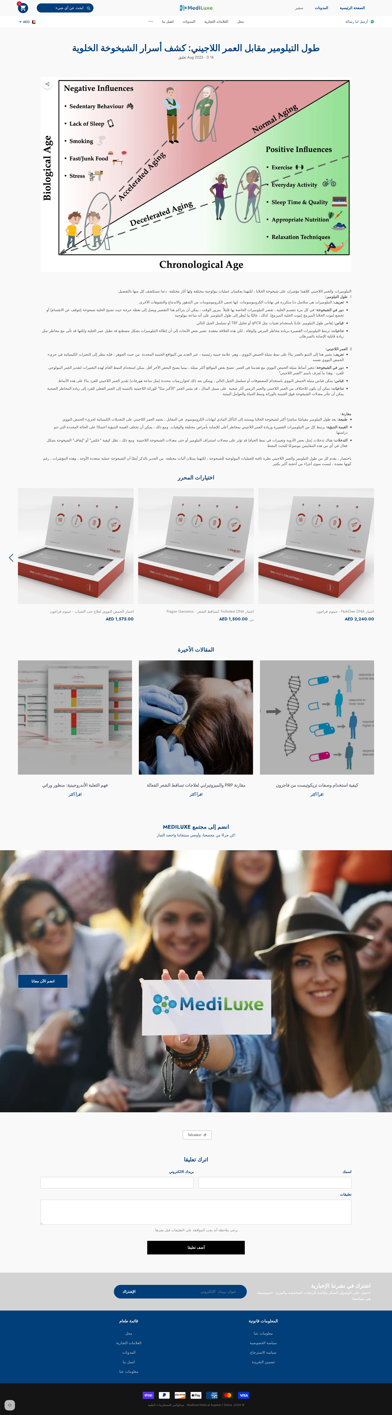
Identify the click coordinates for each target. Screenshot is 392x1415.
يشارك (47, 84)
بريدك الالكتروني (181, 1171)
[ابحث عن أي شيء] (65, 7)
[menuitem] (352, 8)
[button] (23, 8)
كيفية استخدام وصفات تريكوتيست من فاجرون (317, 785)
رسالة (349, 21)
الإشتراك (128, 1291)
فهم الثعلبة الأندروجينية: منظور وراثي (75, 785)
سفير (299, 7)
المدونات (321, 7)
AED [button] (26, 21)
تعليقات (345, 1194)
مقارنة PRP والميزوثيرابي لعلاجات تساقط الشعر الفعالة (196, 785)
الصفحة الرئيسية (352, 7)
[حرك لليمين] (11, 557)
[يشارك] (47, 84)
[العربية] (34, 22)
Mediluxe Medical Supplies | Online (209, 1405)
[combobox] (60, 7)
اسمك (347, 1171)
